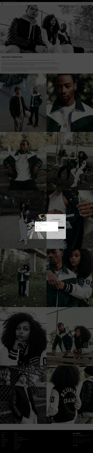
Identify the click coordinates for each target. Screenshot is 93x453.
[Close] (56, 222)
